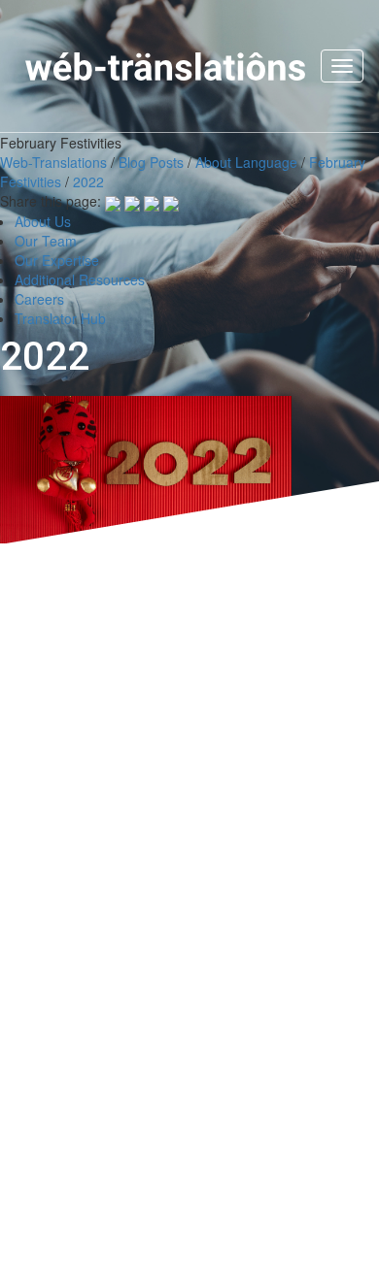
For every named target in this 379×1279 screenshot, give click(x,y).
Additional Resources (80, 279)
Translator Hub (60, 318)
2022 (88, 181)
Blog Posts (151, 162)
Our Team (46, 240)
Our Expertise (57, 260)
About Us (43, 221)
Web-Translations (53, 162)
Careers (39, 299)
